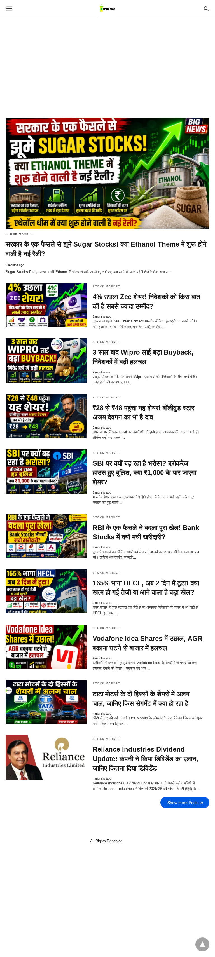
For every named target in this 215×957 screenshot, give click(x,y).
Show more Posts (182, 802)
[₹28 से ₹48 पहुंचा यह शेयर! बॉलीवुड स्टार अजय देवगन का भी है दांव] (46, 416)
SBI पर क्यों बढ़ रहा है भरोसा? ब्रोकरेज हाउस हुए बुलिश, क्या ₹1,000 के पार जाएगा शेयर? (144, 472)
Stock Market (19, 234)
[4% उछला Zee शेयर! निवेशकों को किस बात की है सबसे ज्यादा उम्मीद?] (46, 305)
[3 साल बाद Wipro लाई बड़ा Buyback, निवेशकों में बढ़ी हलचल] (46, 360)
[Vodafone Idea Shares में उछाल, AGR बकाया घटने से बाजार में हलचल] (46, 647)
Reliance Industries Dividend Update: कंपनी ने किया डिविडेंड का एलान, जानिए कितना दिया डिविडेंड (145, 758)
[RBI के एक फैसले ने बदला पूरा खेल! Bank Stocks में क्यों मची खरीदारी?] (46, 536)
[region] (107, 65)
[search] (206, 8)
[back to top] (202, 944)
